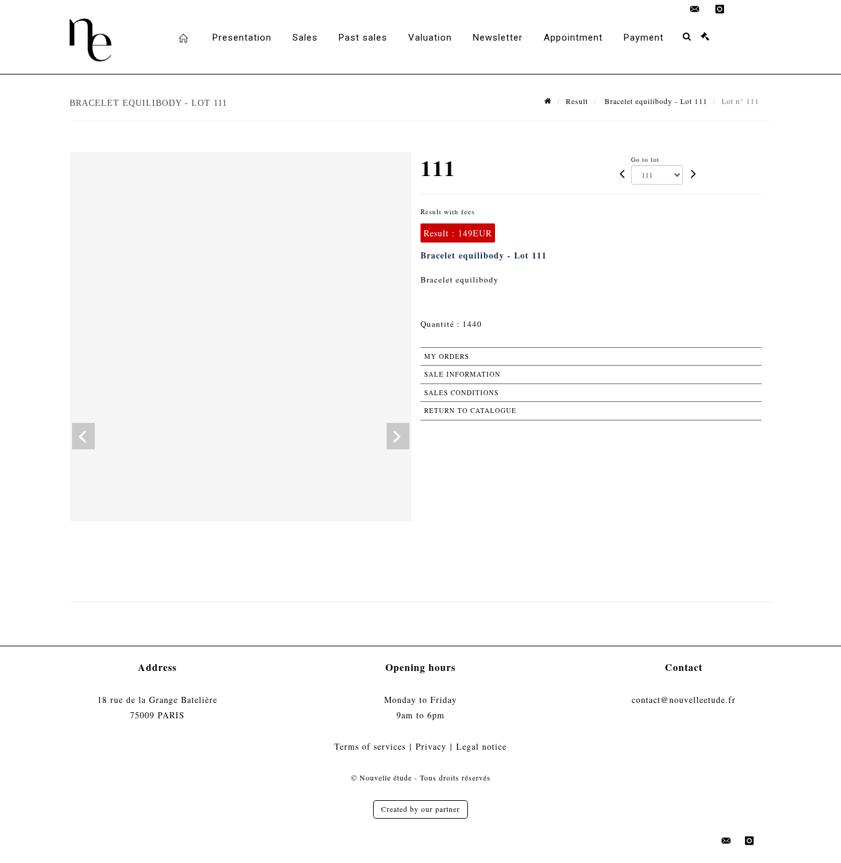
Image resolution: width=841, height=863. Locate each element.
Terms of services (370, 746)
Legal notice (481, 746)
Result (577, 101)
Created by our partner (420, 809)
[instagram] (719, 9)
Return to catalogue (470, 410)
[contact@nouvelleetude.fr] (695, 9)
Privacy (431, 746)
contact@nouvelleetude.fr (684, 699)
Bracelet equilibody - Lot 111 (654, 101)
